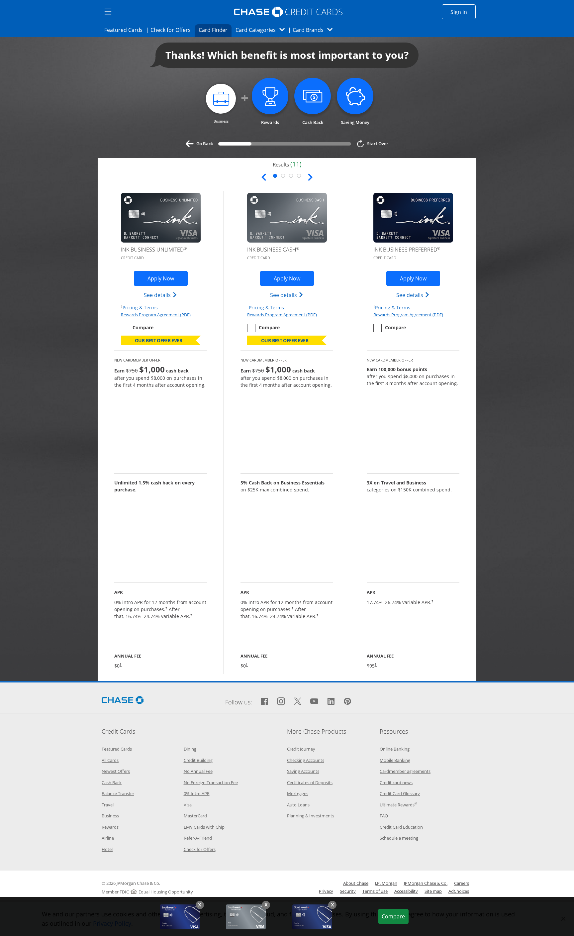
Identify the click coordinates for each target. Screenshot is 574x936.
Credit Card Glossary (400, 793)
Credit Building (198, 760)
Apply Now (167, 278)
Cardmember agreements (405, 771)
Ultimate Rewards (398, 805)
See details (160, 295)
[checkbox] (137, 328)
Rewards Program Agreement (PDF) (156, 315)
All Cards (110, 760)
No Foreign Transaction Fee (211, 782)
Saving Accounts (303, 771)
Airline (108, 838)
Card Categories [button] (262, 30)
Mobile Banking (395, 760)
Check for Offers (172, 30)
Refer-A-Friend (198, 838)
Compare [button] (395, 916)
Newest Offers (116, 771)
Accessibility (406, 891)
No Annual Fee (198, 771)
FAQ (384, 816)
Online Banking (395, 749)
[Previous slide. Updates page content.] (263, 176)
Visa (188, 805)
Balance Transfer (118, 793)
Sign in (463, 12)
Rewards (110, 827)
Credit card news (396, 782)
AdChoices (458, 891)
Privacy (326, 891)
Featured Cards (125, 30)
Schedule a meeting (399, 838)
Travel (108, 805)
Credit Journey (301, 749)
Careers (461, 883)
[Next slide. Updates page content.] (310, 176)
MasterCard (195, 816)
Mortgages (297, 793)
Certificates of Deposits (310, 782)
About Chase (355, 883)
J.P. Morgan (386, 883)
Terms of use (375, 891)
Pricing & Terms (140, 307)
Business (110, 816)
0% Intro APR (197, 793)
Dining (190, 749)
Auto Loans (298, 805)
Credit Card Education (401, 827)
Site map (433, 891)
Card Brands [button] (315, 30)
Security (348, 891)
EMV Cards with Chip (204, 827)
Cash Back (112, 782)
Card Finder (215, 30)
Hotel (107, 849)
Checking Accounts (305, 760)
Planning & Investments (310, 816)
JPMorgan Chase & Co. (425, 883)
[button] (200, 905)
